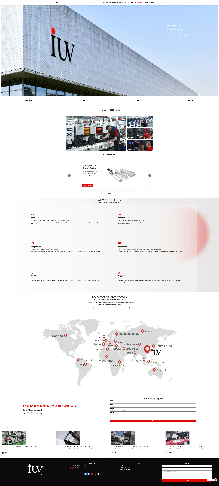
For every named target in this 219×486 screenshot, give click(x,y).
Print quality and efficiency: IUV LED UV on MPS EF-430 (132, 446)
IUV (104, 2)
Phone (112, 408)
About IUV (139, 2)
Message (112, 412)
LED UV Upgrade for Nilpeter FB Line (192, 446)
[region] (109, 175)
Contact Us (151, 2)
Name (111, 400)
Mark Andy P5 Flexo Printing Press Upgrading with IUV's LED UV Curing (77, 446)
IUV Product (131, 2)
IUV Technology (122, 2)
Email (111, 404)
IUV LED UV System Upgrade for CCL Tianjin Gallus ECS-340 (22, 446)
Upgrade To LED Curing (111, 2)
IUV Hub (145, 2)
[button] (140, 121)
